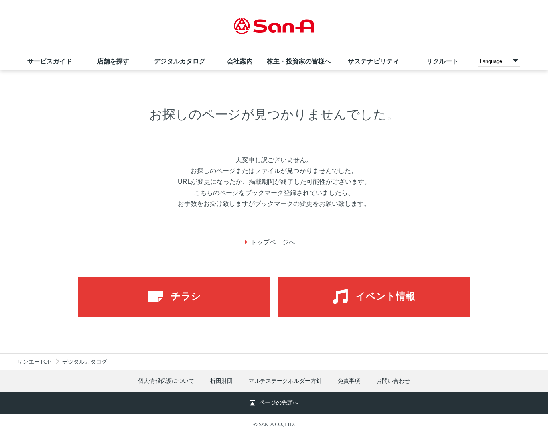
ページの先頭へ (278, 402)
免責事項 (349, 381)
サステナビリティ (373, 61)
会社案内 (240, 61)
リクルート (442, 61)
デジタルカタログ (179, 61)
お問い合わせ (393, 381)
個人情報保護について (166, 381)
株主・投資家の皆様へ (299, 61)
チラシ (186, 296)
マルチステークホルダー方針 (285, 381)
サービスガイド (49, 61)
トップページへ (272, 242)
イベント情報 (385, 296)
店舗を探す (113, 61)
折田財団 (221, 381)
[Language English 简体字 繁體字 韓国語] (499, 60)
